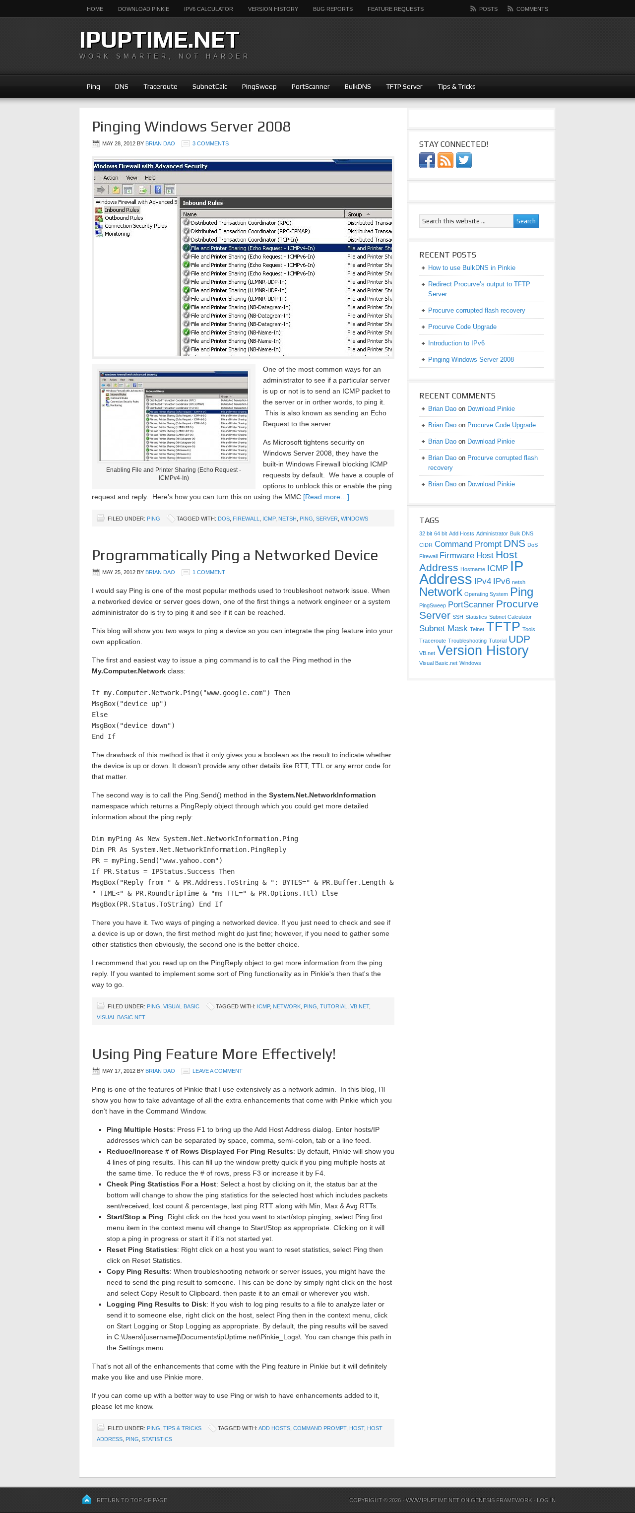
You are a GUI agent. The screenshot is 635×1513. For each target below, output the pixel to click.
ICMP (268, 519)
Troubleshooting (467, 641)
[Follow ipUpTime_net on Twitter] (464, 166)
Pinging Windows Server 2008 (191, 126)
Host (356, 1428)
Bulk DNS (521, 533)
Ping (93, 86)
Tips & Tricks (457, 86)
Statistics (157, 1439)
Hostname (472, 569)
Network (287, 1006)
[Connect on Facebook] (427, 166)
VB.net (359, 1006)
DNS (121, 86)
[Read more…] (326, 497)
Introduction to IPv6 (456, 343)
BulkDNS (358, 86)
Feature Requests (396, 9)
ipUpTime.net (159, 39)
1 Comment (208, 572)
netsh (287, 519)
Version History (273, 9)
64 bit (440, 533)
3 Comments (210, 143)
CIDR (426, 545)
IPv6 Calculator (208, 9)
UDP (519, 639)
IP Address (471, 572)
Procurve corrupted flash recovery (476, 310)
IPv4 (482, 581)
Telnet (477, 629)
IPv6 (501, 581)
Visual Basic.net (121, 1017)
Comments (532, 9)
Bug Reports (333, 9)
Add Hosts (274, 1428)
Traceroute (160, 86)
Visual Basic (181, 1006)
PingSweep (259, 86)
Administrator (492, 533)
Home (95, 9)
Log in (546, 1500)
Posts (488, 9)
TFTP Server (404, 86)
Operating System (486, 594)
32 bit (425, 533)
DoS (224, 519)
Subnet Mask (443, 628)
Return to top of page (132, 1500)
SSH (457, 617)
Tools (528, 629)
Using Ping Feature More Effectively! (214, 1053)
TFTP (503, 626)
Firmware (457, 555)
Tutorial (333, 1006)
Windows (354, 519)
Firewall (246, 519)
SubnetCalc (209, 86)
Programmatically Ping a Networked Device (235, 555)
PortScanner (311, 86)
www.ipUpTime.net (432, 1500)
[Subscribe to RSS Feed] (445, 166)
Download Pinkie (143, 9)
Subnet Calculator (510, 617)
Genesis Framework (501, 1500)
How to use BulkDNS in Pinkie (471, 267)
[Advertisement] (439, 45)
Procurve (517, 603)
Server (327, 519)
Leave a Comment (217, 1071)
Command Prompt (319, 1428)
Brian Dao (160, 143)
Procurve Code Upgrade (462, 326)
